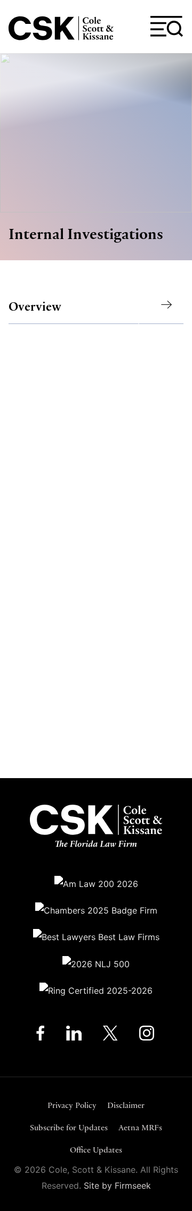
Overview (35, 306)
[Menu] (167, 26)
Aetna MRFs (140, 1127)
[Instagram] (147, 1035)
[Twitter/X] (110, 1035)
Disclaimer (126, 1105)
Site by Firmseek (117, 1185)
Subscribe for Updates (69, 1127)
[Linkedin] (74, 1035)
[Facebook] (40, 1035)
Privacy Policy (72, 1105)
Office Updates (96, 1150)
